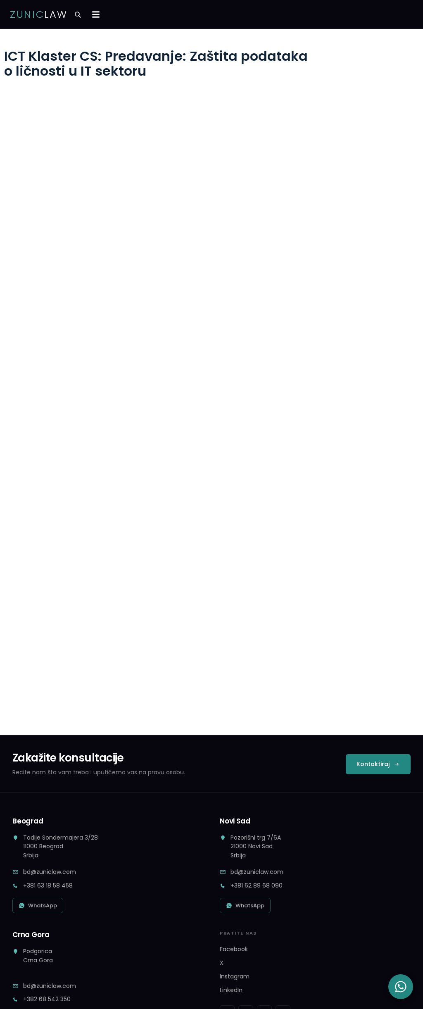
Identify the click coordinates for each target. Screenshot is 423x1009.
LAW (39, 14)
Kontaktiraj (373, 764)
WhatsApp (42, 905)
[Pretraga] (77, 14)
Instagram (235, 976)
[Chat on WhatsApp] (400, 986)
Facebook (234, 949)
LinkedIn (231, 990)
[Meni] (96, 14)
